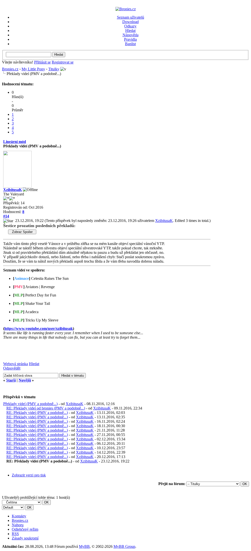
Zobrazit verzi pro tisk (29, 475)
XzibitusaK (12, 190)
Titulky (53, 69)
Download (130, 22)
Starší (11, 380)
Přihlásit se (42, 62)
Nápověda (130, 35)
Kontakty (19, 516)
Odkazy (130, 26)
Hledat (130, 30)
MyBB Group (124, 546)
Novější (25, 380)
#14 (6, 216)
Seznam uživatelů (130, 17)
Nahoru (18, 525)
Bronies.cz (10, 69)
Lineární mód (14, 142)
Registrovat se (63, 62)
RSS (15, 534)
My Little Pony (33, 69)
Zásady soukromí (25, 538)
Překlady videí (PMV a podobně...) (30, 404)
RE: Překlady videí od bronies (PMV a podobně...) (45, 408)
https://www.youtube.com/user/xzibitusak (38, 328)
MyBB (84, 546)
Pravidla (130, 39)
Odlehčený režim (25, 529)
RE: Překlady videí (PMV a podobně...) (37, 412)
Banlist (130, 44)
